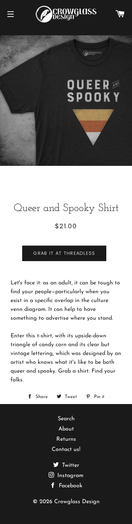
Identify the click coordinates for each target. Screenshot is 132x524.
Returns (66, 439)
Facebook (69, 486)
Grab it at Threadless (64, 253)
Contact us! (66, 449)
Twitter (69, 465)
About (66, 429)
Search (66, 419)
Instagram (69, 475)
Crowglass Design (77, 502)
